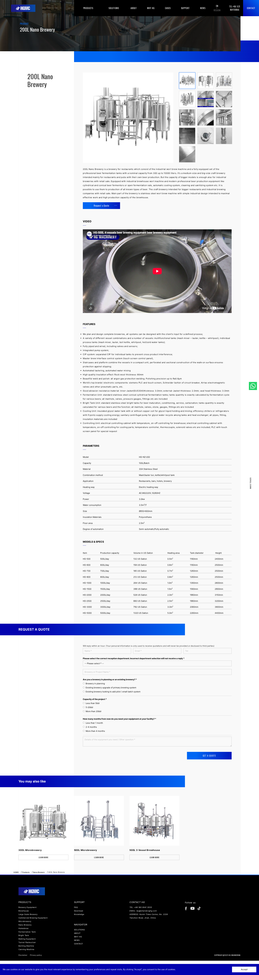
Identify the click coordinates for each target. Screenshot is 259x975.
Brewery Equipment (27, 907)
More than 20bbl (93, 711)
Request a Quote (101, 205)
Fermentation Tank (27, 932)
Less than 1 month (94, 723)
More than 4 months (95, 731)
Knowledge (79, 914)
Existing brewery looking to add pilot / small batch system (112, 691)
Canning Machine (26, 949)
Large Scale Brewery (27, 914)
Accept (244, 969)
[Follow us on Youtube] (193, 909)
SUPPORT (79, 902)
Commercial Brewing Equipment (33, 918)
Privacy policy (36, 955)
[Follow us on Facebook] (187, 909)
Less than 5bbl (92, 703)
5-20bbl (89, 707)
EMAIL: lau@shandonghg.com (143, 911)
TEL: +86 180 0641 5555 (141, 907)
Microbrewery (24, 921)
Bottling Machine (26, 946)
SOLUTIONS (79, 930)
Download (78, 911)
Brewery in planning (95, 683)
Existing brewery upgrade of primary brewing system (110, 687)
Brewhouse (23, 911)
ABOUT (77, 933)
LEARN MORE (43, 857)
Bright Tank (23, 935)
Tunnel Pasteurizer (27, 942)
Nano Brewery (25, 925)
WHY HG (78, 937)
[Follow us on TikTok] (200, 909)
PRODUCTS (24, 902)
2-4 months (91, 727)
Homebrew (23, 928)
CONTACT (78, 944)
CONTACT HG (137, 902)
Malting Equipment (27, 939)
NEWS (77, 940)
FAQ (76, 907)
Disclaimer (22, 955)
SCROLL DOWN (250, 483)
